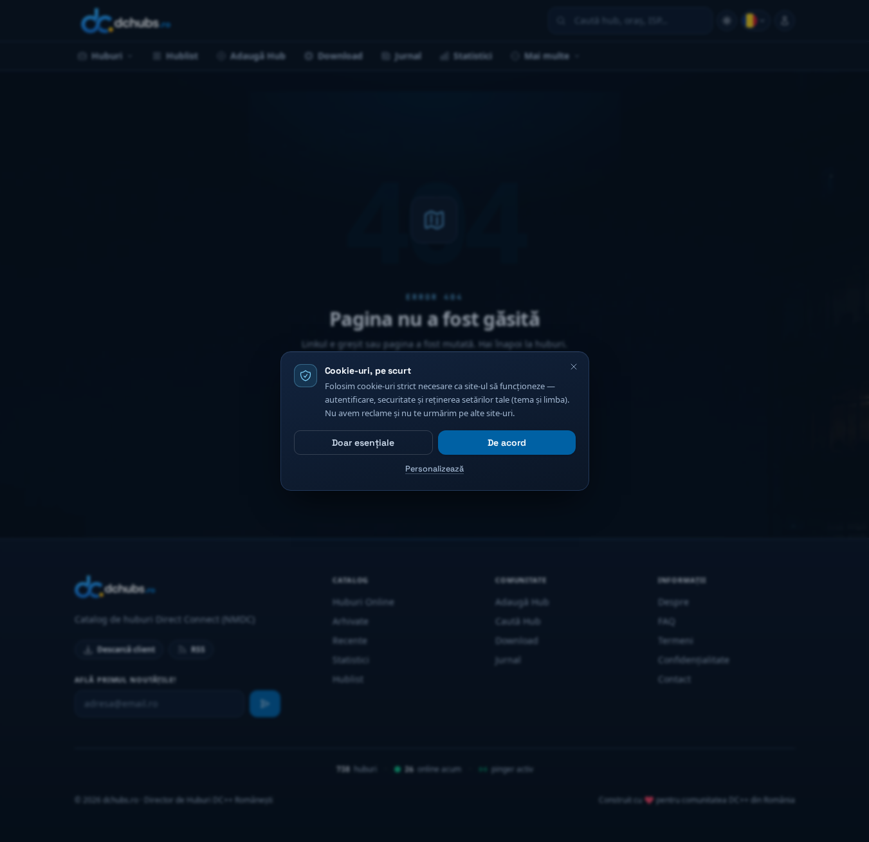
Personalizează (434, 468)
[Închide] (574, 367)
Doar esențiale (363, 442)
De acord (507, 442)
